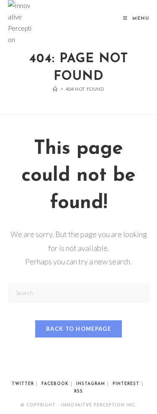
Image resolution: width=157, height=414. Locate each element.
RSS (78, 391)
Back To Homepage (78, 328)
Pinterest (126, 384)
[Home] (55, 89)
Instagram (90, 384)
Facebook (55, 384)
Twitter (23, 384)
